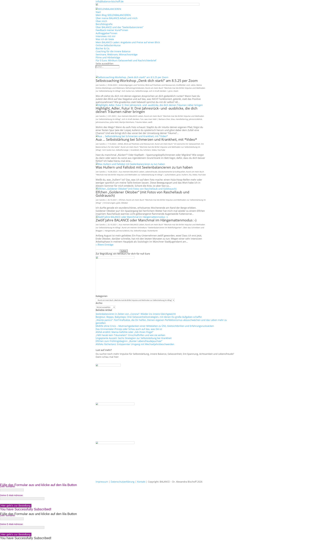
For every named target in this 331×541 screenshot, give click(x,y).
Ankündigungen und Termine (132, 85)
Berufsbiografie (104, 24)
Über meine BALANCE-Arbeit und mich (116, 18)
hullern (185, 174)
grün (170, 91)
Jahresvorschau (102, 122)
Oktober (124, 203)
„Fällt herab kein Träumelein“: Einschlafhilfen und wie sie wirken (130, 335)
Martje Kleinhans (126, 122)
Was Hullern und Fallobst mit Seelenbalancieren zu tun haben (144, 167)
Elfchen (122, 200)
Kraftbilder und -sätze (185, 85)
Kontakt (141, 481)
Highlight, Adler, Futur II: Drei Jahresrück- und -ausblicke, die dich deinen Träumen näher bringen (146, 110)
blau (173, 119)
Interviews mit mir (105, 36)
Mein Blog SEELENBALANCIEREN (113, 15)
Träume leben (141, 122)
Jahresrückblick (195, 119)
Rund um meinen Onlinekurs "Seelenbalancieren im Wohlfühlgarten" (152, 227)
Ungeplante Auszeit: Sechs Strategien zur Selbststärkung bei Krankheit (134, 338)
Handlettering (182, 119)
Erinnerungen (109, 203)
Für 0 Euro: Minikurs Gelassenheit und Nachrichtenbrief (126, 60)
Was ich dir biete (105, 39)
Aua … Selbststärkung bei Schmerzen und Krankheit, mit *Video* (146, 139)
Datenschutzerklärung (122, 481)
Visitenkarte (152, 230)
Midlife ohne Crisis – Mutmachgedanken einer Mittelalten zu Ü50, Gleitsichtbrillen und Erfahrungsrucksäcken (155, 325)
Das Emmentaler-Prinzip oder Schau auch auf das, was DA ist (129, 329)
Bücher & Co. (103, 48)
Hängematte (110, 230)
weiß (150, 122)
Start (98, 12)
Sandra (102, 85)
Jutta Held (114, 122)
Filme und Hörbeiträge (108, 57)
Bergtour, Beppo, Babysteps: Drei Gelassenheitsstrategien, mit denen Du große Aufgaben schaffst (149, 316)
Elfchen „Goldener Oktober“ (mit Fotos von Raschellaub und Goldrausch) (142, 194)
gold (118, 203)
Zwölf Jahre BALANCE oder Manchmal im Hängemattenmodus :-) (146, 220)
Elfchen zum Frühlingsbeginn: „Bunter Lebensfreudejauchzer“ (129, 341)
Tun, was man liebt (148, 119)
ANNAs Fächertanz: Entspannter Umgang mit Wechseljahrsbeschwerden (135, 344)
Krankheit (135, 150)
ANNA (120, 144)
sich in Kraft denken (157, 91)
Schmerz (147, 150)
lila (141, 150)
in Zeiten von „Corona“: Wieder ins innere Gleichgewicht (136, 313)
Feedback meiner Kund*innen (112, 30)
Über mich (101, 21)
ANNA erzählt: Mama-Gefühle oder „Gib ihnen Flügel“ (124, 332)
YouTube (161, 150)
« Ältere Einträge (104, 244)
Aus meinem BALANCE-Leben (130, 116)
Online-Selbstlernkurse (108, 45)
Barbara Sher (164, 119)
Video (154, 150)
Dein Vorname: (7, 486)
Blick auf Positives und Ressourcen (160, 85)
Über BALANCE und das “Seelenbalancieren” (119, 27)
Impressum (102, 481)
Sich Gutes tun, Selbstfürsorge (135, 91)
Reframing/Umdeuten (135, 88)
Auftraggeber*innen (106, 33)
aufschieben (170, 174)
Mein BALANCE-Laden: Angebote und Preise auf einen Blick (128, 42)
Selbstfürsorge (140, 230)
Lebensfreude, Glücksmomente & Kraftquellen (165, 171)
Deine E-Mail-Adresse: (11, 495)
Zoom (176, 91)
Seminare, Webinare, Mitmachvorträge (116, 54)
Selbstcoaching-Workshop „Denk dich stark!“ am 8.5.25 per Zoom (147, 80)
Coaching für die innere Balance (113, 51)
